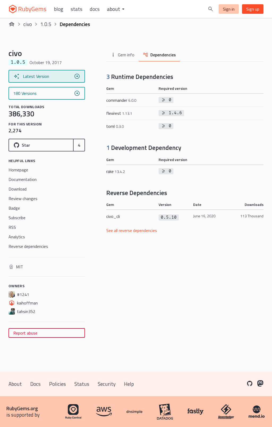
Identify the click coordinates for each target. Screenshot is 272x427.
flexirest (119, 113)
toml (115, 126)
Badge (14, 208)
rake (115, 171)
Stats (76, 9)
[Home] (11, 24)
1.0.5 (45, 24)
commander (121, 100)
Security (107, 384)
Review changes (22, 198)
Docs (95, 9)
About (15, 384)
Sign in (229, 9)
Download (17, 189)
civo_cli (113, 216)
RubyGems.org (22, 408)
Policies (57, 384)
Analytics (16, 237)
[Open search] (210, 9)
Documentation (22, 179)
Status (81, 384)
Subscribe (17, 217)
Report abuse (25, 333)
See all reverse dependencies (131, 230)
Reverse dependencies (28, 246)
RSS (12, 227)
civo (27, 24)
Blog (58, 9)
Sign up (252, 9)
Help (129, 384)
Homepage (18, 170)
